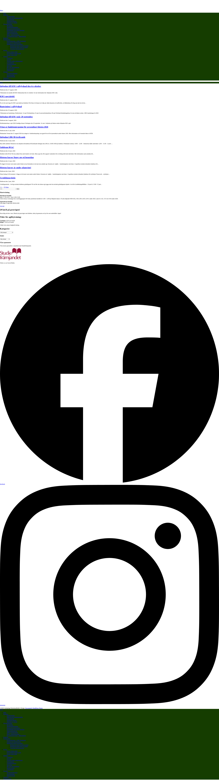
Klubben (5, 15)
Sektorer (5, 56)
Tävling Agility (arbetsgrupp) (15, 61)
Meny (1, 10)
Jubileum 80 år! (7, 147)
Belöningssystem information (15, 44)
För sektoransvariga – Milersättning (16, 36)
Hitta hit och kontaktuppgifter (15, 18)
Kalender (5, 38)
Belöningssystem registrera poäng (19, 46)
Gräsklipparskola (7, 178)
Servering (9, 66)
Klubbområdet (11, 16)
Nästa (7, 187)
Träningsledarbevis (12, 32)
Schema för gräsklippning (14, 42)
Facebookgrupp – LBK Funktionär (16, 41)
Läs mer (2, 206)
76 (4, 187)
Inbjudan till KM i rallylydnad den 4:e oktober (20, 86)
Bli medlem (10, 25)
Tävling (9, 59)
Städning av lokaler (12, 22)
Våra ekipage (10, 19)
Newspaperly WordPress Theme (34, 708)
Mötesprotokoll (11, 76)
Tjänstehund (10, 70)
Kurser (5, 50)
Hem (4, 13)
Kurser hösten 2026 (12, 52)
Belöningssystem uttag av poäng (19, 47)
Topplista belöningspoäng (17, 49)
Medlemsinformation (12, 27)
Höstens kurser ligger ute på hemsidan (17, 157)
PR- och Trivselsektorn (13, 67)
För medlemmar (7, 24)
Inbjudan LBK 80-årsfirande (12, 137)
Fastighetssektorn (11, 64)
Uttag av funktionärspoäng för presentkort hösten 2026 (24, 127)
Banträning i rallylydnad (11, 106)
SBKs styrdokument (12, 33)
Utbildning (10, 58)
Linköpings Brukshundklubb (17, 3)
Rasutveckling (11, 69)
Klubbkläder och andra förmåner (15, 30)
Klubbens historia (11, 21)
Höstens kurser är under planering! (15, 167)
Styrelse (5, 72)
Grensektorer (10, 62)
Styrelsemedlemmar (12, 73)
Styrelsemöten (10, 75)
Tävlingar (6, 78)
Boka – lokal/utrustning (13, 35)
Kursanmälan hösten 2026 (14, 53)
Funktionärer (6, 39)
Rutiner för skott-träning (13, 29)
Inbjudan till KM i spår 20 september (16, 117)
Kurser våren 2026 (12, 55)
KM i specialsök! (7, 96)
